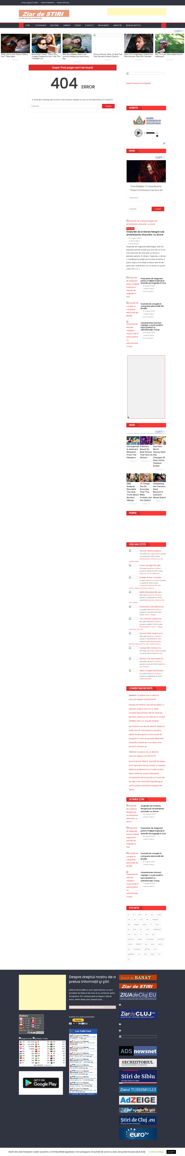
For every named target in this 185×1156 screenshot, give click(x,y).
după (136, 924)
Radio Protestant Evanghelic (138, 83)
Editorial (54, 25)
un (155, 949)
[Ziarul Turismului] (138, 1089)
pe (153, 934)
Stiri (28, 25)
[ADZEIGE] (138, 1100)
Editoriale (138, 644)
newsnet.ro (100, 1007)
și (128, 959)
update (131, 954)
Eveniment (132, 629)
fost (157, 924)
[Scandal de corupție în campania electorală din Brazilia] (132, 309)
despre (155, 919)
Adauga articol (133, 25)
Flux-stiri (130, 228)
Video (137, 561)
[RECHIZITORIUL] (138, 1062)
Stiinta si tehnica (148, 588)
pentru (131, 939)
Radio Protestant (47, 3)
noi (129, 934)
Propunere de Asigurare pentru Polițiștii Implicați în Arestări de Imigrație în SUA (153, 280)
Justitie (131, 561)
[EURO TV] (138, 1110)
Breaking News (145, 559)
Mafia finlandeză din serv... (151, 592)
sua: (152, 944)
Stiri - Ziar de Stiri (89, 1043)
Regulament (103, 25)
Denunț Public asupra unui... (152, 633)
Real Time (82, 1094)
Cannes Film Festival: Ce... (151, 648)
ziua (152, 954)
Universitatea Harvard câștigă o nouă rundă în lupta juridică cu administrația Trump (152, 326)
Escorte (132, 761)
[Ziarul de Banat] (138, 977)
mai (147, 929)
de (147, 919)
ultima (147, 949)
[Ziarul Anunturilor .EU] (120, 1004)
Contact (89, 25)
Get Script (75, 1094)
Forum (78, 25)
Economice (41, 25)
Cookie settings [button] (156, 1151)
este (145, 924)
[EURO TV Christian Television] (138, 1133)
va (139, 954)
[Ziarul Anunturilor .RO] (120, 1024)
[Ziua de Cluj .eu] (138, 996)
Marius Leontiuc (155, 568)
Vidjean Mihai (134, 241)
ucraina (137, 949)
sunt (160, 944)
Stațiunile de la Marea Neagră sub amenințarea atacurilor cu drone (145, 233)
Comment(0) (133, 244)
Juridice (66, 25)
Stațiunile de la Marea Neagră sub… (81, 1061)
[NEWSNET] (138, 1039)
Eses (131, 705)
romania (149, 939)
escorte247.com (136, 726)
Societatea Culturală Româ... (152, 606)
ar (146, 914)
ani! (139, 914)
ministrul (157, 929)
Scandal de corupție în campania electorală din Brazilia (152, 306)
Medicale (156, 573)
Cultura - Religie (150, 615)
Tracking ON (47, 1065)
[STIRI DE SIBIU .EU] (138, 1076)
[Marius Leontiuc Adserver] (120, 1030)
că (141, 919)
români (160, 939)
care (159, 914)
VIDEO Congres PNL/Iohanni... (152, 670)
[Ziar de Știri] (138, 985)
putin (140, 939)
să (129, 949)
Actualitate (143, 585)
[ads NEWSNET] (138, 1050)
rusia (130, 944)
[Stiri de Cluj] (138, 1120)
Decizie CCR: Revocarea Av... (152, 658)
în (159, 954)
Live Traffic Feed (83, 1031)
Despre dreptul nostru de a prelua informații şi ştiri (92, 979)
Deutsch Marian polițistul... (151, 551)
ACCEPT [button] (171, 1152)
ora (146, 934)
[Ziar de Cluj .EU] (138, 1014)
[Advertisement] (136, 12)
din (129, 924)
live (134, 929)
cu (135, 919)
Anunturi (117, 25)
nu (135, 934)
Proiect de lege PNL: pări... (150, 565)
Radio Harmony (63, 3)
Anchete (147, 641)
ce (129, 919)
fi (151, 924)
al (133, 914)
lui (141, 929)
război (138, 944)
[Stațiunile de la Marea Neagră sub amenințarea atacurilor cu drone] (146, 222)
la (128, 929)
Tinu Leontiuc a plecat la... (151, 618)
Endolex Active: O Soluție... (151, 577)
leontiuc (132, 588)
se (146, 944)
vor (145, 954)
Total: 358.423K (38, 1065)
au (152, 914)
